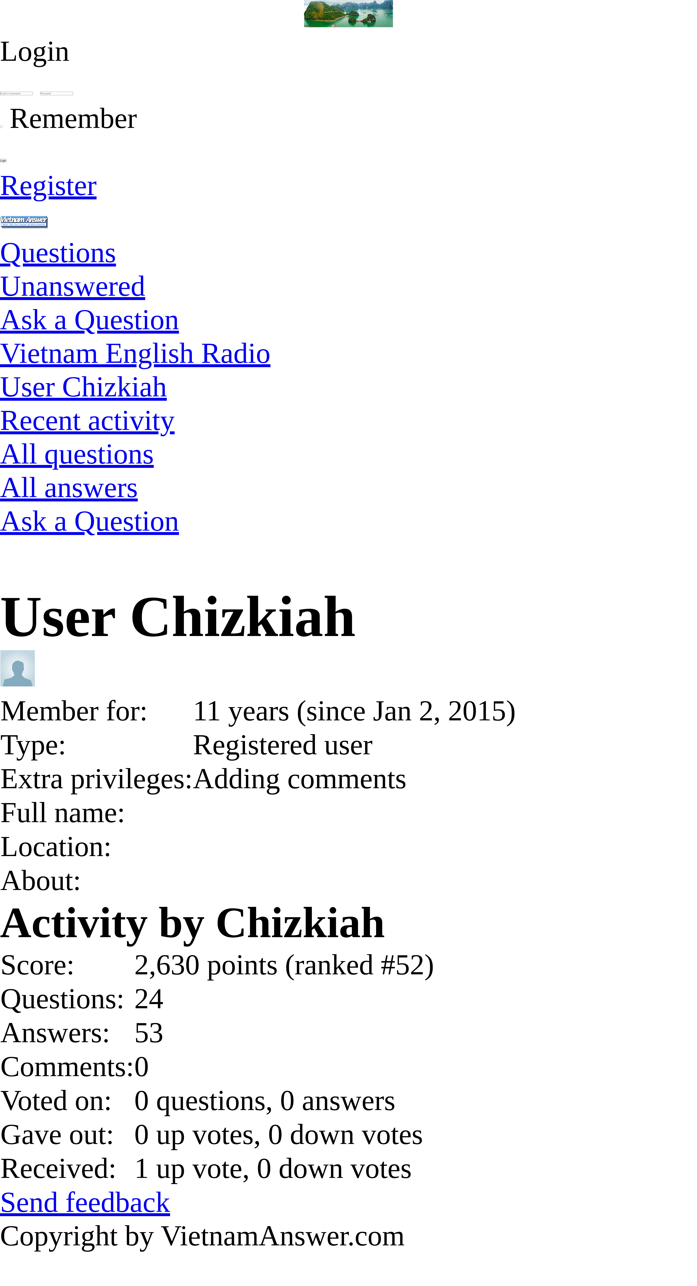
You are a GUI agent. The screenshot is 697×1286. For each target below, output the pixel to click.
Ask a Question (89, 319)
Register (48, 185)
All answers (69, 487)
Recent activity (87, 420)
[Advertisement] (109, 570)
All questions (77, 454)
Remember (73, 118)
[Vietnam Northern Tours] (348, 17)
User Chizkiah (83, 386)
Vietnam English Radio (135, 353)
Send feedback (85, 1202)
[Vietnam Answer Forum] (24, 219)
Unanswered (72, 286)
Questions (58, 252)
